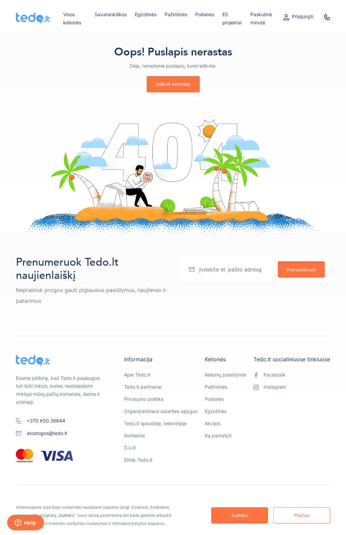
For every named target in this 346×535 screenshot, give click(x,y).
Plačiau (302, 515)
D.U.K (130, 448)
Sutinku (239, 515)
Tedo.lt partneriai (143, 387)
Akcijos (212, 423)
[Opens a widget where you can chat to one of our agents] (25, 523)
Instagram (275, 387)
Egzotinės (145, 14)
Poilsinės (204, 14)
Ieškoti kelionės (173, 84)
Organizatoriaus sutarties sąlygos (161, 411)
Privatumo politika (144, 399)
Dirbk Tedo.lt (138, 460)
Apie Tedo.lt (137, 375)
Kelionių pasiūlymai (225, 375)
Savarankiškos (111, 14)
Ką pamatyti (218, 435)
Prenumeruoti (301, 269)
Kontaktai (134, 435)
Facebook (275, 375)
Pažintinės (176, 14)
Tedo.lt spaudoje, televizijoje (155, 423)
